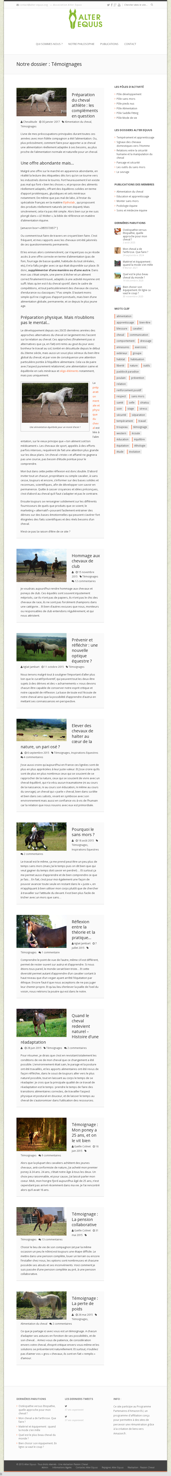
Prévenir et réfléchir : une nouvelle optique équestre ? (85, 650)
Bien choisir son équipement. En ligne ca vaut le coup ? (137, 290)
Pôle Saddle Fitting (127, 113)
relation (121, 384)
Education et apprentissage (133, 196)
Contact (130, 44)
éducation (122, 439)
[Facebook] (111, 4)
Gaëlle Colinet (82, 1146)
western (121, 433)
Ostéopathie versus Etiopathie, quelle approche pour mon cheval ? (135, 234)
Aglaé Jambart (31, 666)
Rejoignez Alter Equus (112, 1467)
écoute (136, 433)
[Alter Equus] (85, 25)
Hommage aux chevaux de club (86, 561)
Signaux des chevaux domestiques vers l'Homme (133, 143)
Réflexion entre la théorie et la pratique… (83, 929)
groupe (137, 353)
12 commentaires (85, 581)
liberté (120, 365)
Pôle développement (129, 94)
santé (120, 402)
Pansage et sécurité (128, 162)
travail (142, 421)
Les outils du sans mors (131, 167)
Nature (134, 365)
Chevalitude (30, 121)
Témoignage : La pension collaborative (85, 1219)
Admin (45, 1467)
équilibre (139, 439)
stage (130, 408)
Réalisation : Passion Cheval (141, 1467)
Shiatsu (144, 402)
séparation (138, 414)
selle (132, 402)
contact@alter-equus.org (33, 4)
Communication (139, 334)
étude (120, 451)
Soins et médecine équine (132, 210)
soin (119, 408)
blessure (122, 328)
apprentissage (125, 322)
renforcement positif (129, 390)
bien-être (145, 322)
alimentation (124, 316)
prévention (137, 377)
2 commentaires (33, 853)
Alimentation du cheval (78, 121)
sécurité (121, 414)
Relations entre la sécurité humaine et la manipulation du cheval (134, 154)
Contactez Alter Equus (87, 1467)
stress (143, 408)
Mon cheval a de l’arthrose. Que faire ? (135, 250)
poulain (121, 377)
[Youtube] (119, 4)
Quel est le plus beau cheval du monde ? (135, 275)
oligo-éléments (69, 371)
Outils (146, 365)
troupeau (122, 427)
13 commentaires (52, 1239)
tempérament (125, 421)
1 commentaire (51, 952)
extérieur (122, 353)
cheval (120, 334)
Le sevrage (123, 172)
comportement (126, 340)
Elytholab (69, 202)
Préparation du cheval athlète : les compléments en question (85, 105)
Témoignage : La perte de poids (85, 1303)
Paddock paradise (128, 371)
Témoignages (28, 126)
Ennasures (123, 347)
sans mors (137, 396)
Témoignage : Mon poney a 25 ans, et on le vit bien (85, 1132)
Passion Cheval (81, 1464)
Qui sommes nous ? (49, 44)
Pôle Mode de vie (127, 117)
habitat (121, 359)
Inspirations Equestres (84, 752)
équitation (123, 445)
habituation (137, 359)
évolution (134, 451)
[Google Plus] (115, 4)
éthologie (139, 445)
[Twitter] (108, 4)
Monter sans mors (128, 201)
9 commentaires (51, 1155)
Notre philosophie (81, 44)
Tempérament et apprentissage (135, 137)
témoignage (140, 427)
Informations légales (62, 1467)
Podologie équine (127, 205)
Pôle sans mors (126, 98)
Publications (109, 44)
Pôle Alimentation (127, 108)
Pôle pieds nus (125, 103)
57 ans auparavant (74, 1409)
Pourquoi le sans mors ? (83, 831)
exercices (140, 347)
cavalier (137, 328)
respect (121, 396)
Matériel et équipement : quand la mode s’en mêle (138, 263)
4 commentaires (33, 757)
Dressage (145, 340)
